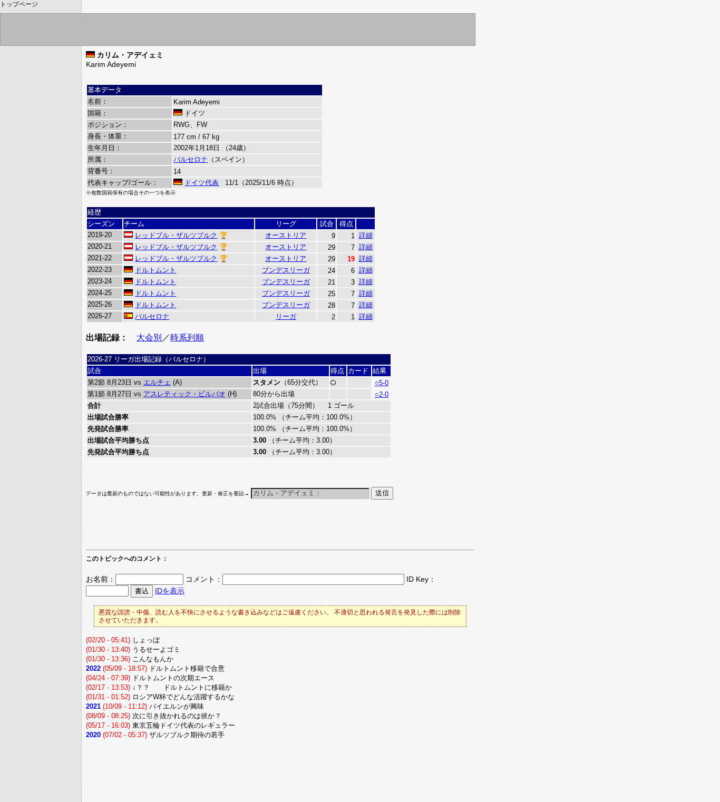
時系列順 (187, 337)
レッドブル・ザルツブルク (176, 235)
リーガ (286, 316)
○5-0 (381, 383)
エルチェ (157, 382)
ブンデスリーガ (286, 270)
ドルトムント (155, 270)
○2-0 (381, 394)
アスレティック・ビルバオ (184, 394)
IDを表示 (169, 590)
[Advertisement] (209, 529)
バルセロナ (190, 159)
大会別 (149, 337)
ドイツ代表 (201, 183)
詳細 (366, 235)
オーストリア (285, 235)
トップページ (19, 4)
